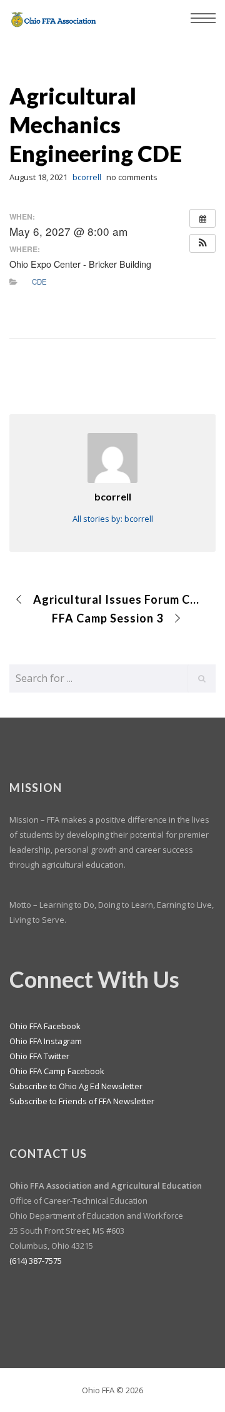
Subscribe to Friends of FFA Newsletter (81, 1101)
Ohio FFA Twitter (39, 1056)
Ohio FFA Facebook (45, 1026)
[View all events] (202, 218)
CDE (39, 282)
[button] (202, 243)
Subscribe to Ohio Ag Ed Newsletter (75, 1086)
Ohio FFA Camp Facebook (56, 1071)
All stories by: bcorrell (112, 518)
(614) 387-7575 (35, 1260)
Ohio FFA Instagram (45, 1041)
